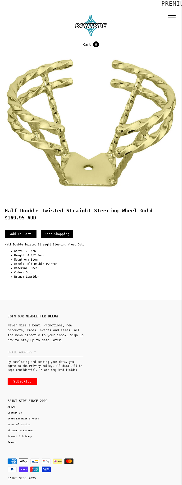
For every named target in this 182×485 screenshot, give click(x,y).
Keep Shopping (57, 234)
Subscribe (22, 381)
